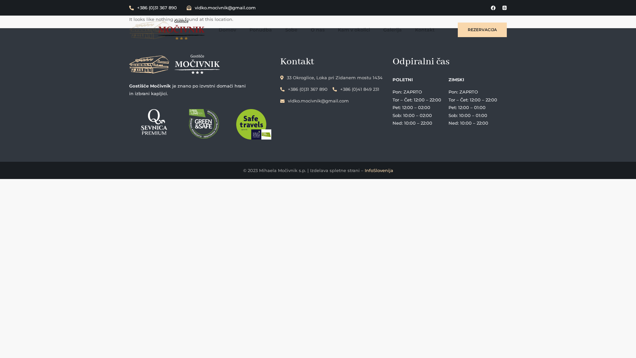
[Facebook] (493, 8)
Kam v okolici (354, 30)
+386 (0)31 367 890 (157, 7)
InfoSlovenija (379, 170)
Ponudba (260, 30)
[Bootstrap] (504, 8)
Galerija (392, 30)
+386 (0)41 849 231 (359, 89)
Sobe (291, 30)
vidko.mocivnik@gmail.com (225, 7)
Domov (227, 30)
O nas (318, 30)
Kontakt (425, 30)
